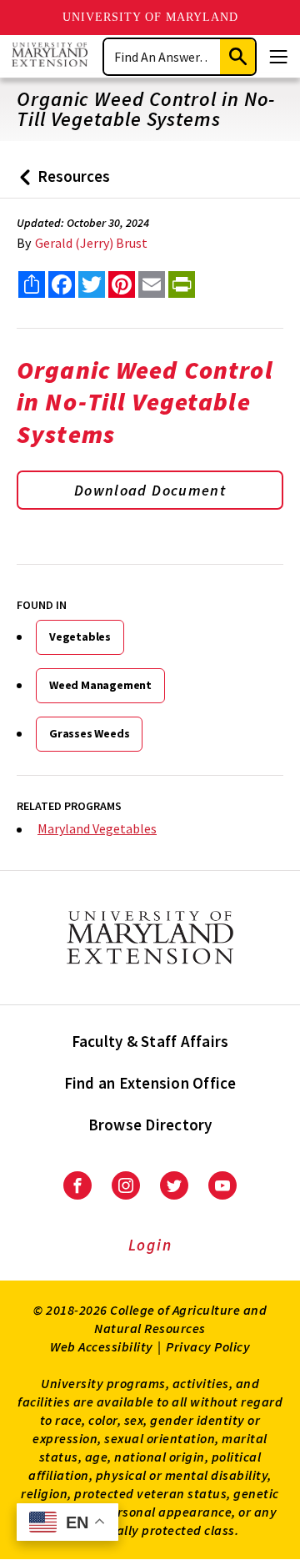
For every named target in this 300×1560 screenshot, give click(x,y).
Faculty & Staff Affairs (150, 1041)
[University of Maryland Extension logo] (49, 56)
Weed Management (100, 684)
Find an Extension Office (150, 1083)
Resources (61, 182)
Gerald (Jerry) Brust (91, 242)
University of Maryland (150, 17)
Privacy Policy (208, 1346)
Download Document (150, 490)
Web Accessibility (101, 1346)
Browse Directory (150, 1125)
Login (150, 1245)
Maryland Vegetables (97, 828)
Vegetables (80, 636)
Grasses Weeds (89, 733)
